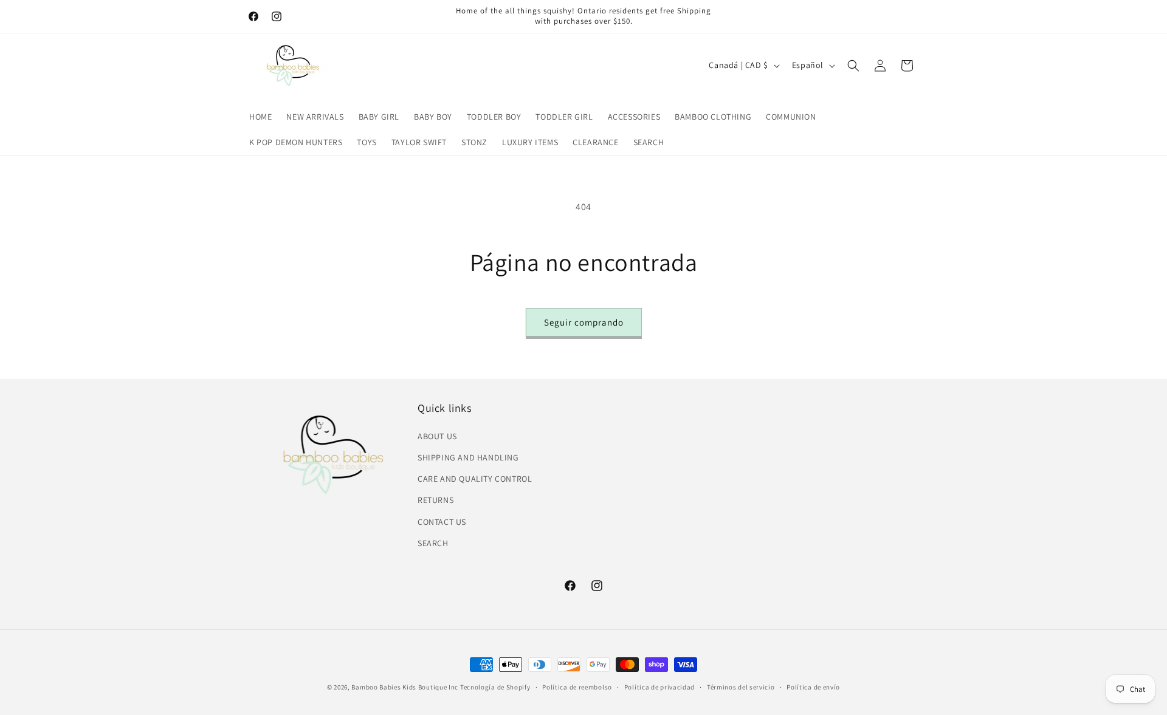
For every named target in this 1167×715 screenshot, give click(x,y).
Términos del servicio (741, 687)
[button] (853, 65)
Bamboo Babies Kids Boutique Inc (404, 687)
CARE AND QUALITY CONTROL (475, 478)
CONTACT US (442, 521)
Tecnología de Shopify (495, 687)
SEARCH (433, 543)
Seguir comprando (584, 322)
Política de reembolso (577, 687)
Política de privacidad (659, 687)
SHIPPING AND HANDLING (468, 457)
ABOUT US (437, 436)
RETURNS (435, 499)
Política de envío (813, 687)
